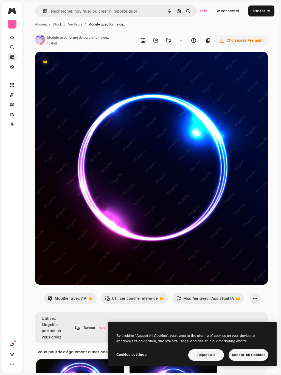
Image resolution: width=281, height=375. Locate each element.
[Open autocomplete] (42, 11)
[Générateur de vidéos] (12, 114)
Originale (71, 62)
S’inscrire (261, 11)
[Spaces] (12, 94)
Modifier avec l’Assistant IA (205, 300)
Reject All (206, 354)
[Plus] (12, 364)
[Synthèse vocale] (12, 124)
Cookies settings (131, 354)
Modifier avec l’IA (67, 300)
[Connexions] (12, 344)
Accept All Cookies (248, 354)
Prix (203, 11)
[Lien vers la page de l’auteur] (40, 40)
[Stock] (12, 57)
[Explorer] (12, 67)
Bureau (94, 328)
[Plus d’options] (180, 40)
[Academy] (12, 354)
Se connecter (227, 11)
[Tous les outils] (12, 84)
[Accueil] (12, 37)
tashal (52, 43)
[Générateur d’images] (12, 104)
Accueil (41, 24)
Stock (57, 24)
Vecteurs (75, 24)
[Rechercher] (12, 47)
